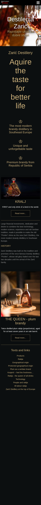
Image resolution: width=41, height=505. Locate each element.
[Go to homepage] (5, 5)
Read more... (20, 213)
